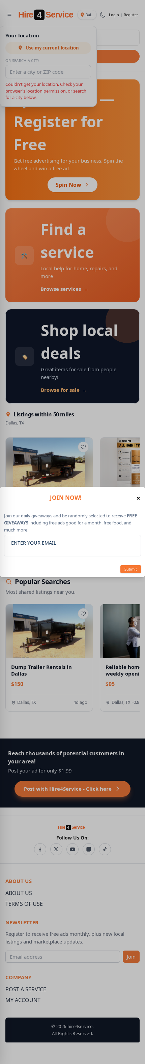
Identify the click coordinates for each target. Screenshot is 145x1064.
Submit (130, 569)
